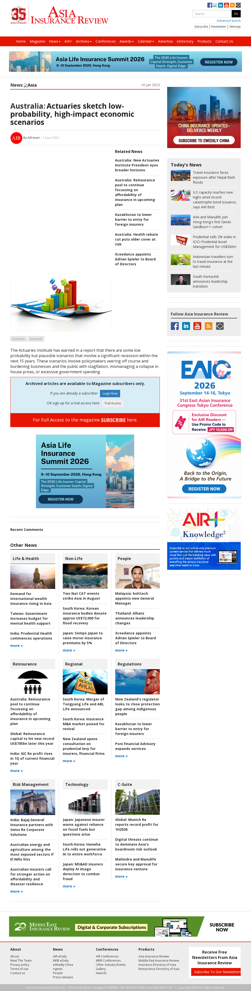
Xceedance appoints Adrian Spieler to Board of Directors (135, 259)
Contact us (17, 973)
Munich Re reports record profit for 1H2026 (136, 824)
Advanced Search (229, 21)
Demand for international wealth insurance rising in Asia (30, 598)
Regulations (129, 664)
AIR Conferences (107, 956)
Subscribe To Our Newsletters (218, 971)
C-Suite (125, 784)
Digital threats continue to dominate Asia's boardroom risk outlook (136, 844)
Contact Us (224, 41)
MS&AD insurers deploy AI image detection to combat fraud (83, 871)
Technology (76, 784)
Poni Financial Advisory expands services (135, 746)
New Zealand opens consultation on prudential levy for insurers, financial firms (84, 746)
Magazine (37, 41)
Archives (82, 41)
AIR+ (68, 41)
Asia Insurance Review (153, 956)
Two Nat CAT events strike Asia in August (81, 596)
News (53, 41)
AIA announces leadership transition (210, 281)
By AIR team (31, 138)
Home (21, 41)
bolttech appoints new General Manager (134, 598)
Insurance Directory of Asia (157, 965)
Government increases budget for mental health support (30, 618)
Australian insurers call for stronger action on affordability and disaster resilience (30, 876)
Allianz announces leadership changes (134, 618)
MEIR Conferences (108, 960)
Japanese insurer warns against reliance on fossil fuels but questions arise (84, 827)
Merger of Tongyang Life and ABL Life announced (83, 704)
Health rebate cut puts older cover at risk (136, 239)
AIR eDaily (60, 956)
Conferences (106, 41)
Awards (125, 41)
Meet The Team (21, 960)
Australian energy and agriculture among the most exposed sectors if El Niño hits (32, 852)
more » (16, 645)
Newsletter (218, 26)
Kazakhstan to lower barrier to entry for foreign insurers (133, 219)
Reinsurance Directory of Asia (158, 969)
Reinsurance (25, 664)
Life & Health (26, 558)
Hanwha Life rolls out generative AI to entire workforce (84, 849)
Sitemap (235, 26)
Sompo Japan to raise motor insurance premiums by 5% (83, 638)
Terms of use (19, 969)
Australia (18, 339)
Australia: (27, 106)
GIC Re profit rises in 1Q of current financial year (32, 758)
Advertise (165, 41)
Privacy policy (19, 965)
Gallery (101, 969)
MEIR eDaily (61, 960)
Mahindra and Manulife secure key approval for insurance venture (136, 864)
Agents (58, 969)
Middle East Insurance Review (158, 960)
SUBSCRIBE (113, 420)
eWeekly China (63, 965)
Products (204, 41)
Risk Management (31, 784)
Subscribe (201, 26)
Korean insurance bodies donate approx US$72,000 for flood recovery (85, 615)
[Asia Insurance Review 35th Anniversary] (59, 15)
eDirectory (185, 41)
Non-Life (74, 558)
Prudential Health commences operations (31, 636)
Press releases (63, 977)
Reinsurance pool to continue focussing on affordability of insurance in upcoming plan (135, 192)
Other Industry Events (111, 965)
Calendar (145, 41)
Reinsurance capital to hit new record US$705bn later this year (32, 738)
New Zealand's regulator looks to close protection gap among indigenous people (137, 706)
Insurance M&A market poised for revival (83, 724)
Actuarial (36, 339)
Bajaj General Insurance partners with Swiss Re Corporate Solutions (31, 827)
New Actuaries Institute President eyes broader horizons (137, 165)
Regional (74, 664)
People (124, 558)
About (14, 956)
